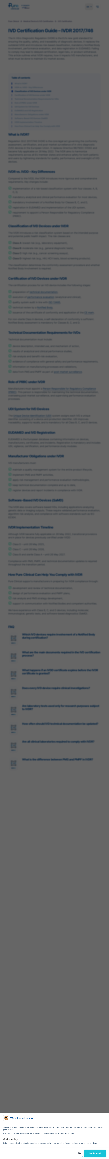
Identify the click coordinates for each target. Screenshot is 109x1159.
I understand (95, 1153)
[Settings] (79, 1153)
